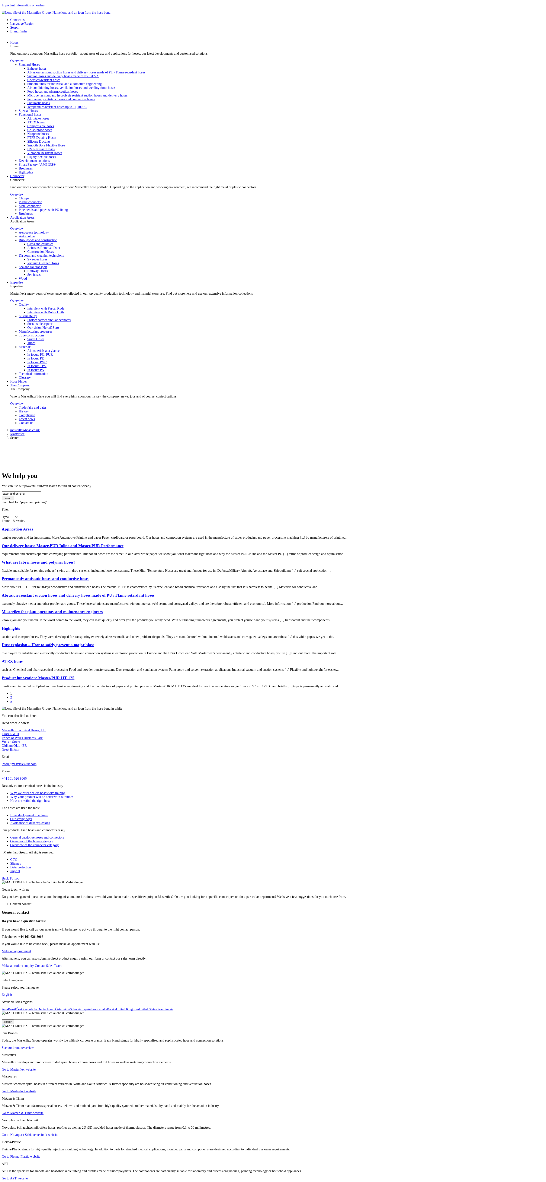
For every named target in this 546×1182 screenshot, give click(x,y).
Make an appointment (16, 951)
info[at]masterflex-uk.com (19, 764)
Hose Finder (18, 381)
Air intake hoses (38, 118)
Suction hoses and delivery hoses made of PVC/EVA (63, 76)
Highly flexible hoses (41, 157)
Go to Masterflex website (19, 1069)
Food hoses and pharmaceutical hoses (52, 91)
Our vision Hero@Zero (43, 327)
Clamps (24, 198)
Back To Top (10, 878)
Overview (17, 61)
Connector (17, 176)
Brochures (26, 168)
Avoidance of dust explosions (30, 823)
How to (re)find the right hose (30, 800)
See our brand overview (18, 1047)
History (24, 411)
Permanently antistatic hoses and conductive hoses (61, 99)
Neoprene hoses (38, 134)
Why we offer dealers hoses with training (37, 793)
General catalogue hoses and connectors (37, 837)
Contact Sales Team (47, 965)
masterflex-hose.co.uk (25, 430)
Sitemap (15, 863)
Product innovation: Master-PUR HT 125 (38, 678)
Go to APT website (15, 1178)
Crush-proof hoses (39, 130)
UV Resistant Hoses (41, 149)
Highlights (26, 172)
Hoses (14, 42)
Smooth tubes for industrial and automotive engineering (64, 84)
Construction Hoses (40, 251)
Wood (23, 278)
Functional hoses (30, 114)
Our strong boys (21, 819)
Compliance (27, 415)
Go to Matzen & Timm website (23, 1113)
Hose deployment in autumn (29, 815)
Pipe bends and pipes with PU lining (43, 210)
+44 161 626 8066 (14, 778)
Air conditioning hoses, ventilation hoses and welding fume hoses (71, 87)
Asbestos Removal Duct (43, 248)
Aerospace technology (34, 232)
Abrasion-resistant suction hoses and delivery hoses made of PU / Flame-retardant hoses (86, 72)
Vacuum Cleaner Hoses (43, 263)
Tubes (31, 343)
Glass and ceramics (40, 244)
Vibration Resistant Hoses (44, 153)
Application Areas (22, 217)
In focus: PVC (37, 362)
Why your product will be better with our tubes (41, 797)
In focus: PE (35, 358)
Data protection (20, 867)
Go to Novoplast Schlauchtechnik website (30, 1135)
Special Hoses (28, 111)
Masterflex (17, 434)
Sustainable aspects (40, 324)
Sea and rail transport (33, 267)
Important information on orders (23, 5)
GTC (13, 859)
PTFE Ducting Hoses (41, 137)
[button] (17, 20)
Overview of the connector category (34, 845)
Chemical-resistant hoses (43, 80)
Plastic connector (30, 202)
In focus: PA (35, 370)
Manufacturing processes (35, 331)
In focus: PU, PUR (40, 354)
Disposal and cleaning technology (41, 255)
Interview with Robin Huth (45, 312)
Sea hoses (34, 274)
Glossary (25, 377)
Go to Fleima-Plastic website (21, 1156)
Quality (24, 304)
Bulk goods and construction (38, 240)
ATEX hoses (36, 122)
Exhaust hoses (36, 68)
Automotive (27, 236)
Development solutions (34, 160)
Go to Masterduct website (19, 1091)
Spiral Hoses (35, 339)
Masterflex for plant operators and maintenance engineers (52, 611)
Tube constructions (31, 335)
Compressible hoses (40, 126)
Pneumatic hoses (38, 103)
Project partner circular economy (49, 320)
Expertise (16, 282)
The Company (20, 385)
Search (7, 498)
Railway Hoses (37, 271)
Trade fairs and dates (32, 407)
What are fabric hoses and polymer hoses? (39, 562)
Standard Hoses (29, 64)
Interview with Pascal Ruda (45, 308)
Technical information (33, 373)
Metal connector (30, 206)
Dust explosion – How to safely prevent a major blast (48, 645)
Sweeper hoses (37, 259)
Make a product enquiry (18, 965)
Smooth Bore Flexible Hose (46, 145)
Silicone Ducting (38, 141)
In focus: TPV (36, 366)
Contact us (26, 423)
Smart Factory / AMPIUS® (37, 164)
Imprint (15, 871)
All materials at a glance (43, 350)
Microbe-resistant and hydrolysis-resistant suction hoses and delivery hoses (77, 95)
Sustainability (28, 316)
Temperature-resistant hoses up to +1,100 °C (57, 107)
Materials (25, 347)
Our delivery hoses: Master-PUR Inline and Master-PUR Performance (62, 546)
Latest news (27, 419)
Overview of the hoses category (31, 841)
